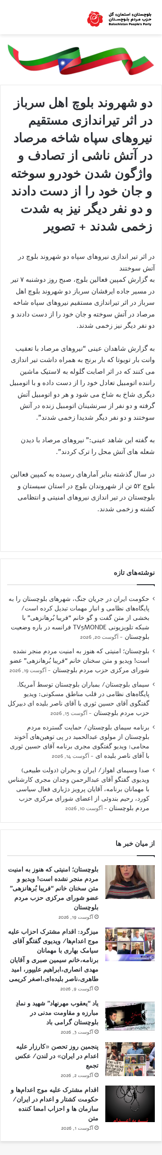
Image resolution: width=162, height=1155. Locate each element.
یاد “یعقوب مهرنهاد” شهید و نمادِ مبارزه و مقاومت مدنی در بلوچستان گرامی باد (57, 1013)
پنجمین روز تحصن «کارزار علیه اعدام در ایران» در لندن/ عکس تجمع (57, 1056)
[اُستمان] (119, 17)
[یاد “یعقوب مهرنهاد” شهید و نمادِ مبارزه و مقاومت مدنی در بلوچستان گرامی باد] (130, 1016)
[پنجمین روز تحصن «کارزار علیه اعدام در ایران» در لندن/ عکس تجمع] (130, 1059)
